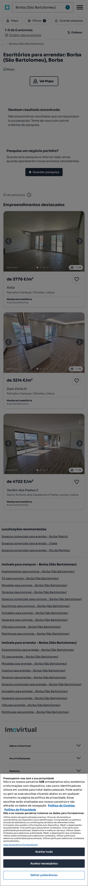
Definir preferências (44, 875)
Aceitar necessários (44, 863)
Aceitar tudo (44, 851)
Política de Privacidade (20, 809)
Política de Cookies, (61, 805)
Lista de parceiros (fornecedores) (20, 844)
